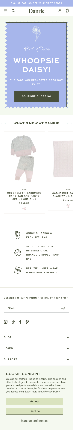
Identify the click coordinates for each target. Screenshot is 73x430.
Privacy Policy (52, 391)
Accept (34, 401)
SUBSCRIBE (63, 308)
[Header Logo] (37, 11)
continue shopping (36, 96)
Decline (35, 411)
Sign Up (16, 3)
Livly (24, 189)
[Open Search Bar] (13, 11)
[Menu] (5, 11)
